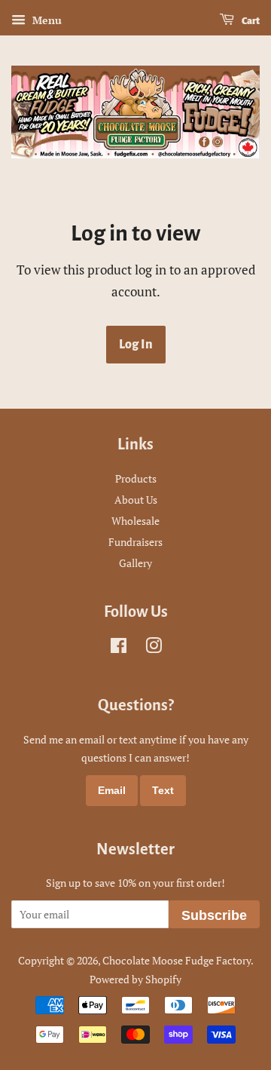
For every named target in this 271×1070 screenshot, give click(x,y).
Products (136, 478)
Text (163, 790)
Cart (250, 21)
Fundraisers (135, 542)
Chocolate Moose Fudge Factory (176, 960)
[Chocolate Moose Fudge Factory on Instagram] (153, 648)
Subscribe (214, 915)
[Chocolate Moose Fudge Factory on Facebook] (118, 648)
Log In (136, 344)
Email (112, 790)
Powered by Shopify (135, 979)
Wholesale (135, 521)
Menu (45, 20)
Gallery (135, 563)
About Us (135, 499)
